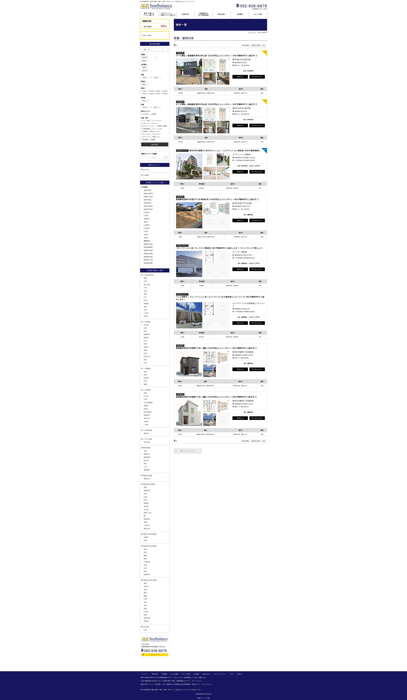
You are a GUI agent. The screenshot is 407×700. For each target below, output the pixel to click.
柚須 (145, 371)
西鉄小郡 (147, 528)
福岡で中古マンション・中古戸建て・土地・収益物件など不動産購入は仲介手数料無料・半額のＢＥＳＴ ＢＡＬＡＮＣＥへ (176, 684)
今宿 (145, 399)
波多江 (146, 409)
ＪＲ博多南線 (147, 430)
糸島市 (146, 238)
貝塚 (145, 540)
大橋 (145, 497)
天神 (145, 568)
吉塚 (145, 291)
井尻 (145, 500)
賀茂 (145, 589)
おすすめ (146, 169)
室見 (145, 552)
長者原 (146, 347)
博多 (145, 294)
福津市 (146, 234)
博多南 (146, 433)
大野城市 (147, 225)
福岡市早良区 (148, 209)
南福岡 (146, 303)
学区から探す (147, 35)
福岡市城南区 (148, 206)
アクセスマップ (154, 654)
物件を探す (221, 14)
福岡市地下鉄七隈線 (149, 580)
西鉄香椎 (147, 457)
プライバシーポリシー (220, 674)
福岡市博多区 (148, 193)
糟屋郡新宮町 (148, 257)
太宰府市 (147, 228)
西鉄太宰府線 (147, 475)
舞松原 (146, 337)
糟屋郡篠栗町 (148, 247)
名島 (145, 451)
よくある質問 (174, 674)
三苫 (145, 467)
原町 (145, 375)
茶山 (145, 605)
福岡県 (145, 187)
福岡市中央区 (148, 197)
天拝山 (146, 316)
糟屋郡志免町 (148, 250)
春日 (145, 307)
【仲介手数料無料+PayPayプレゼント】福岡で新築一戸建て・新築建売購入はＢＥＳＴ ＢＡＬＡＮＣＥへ (171, 681)
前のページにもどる (187, 451)
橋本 (145, 583)
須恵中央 (147, 356)
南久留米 (147, 442)
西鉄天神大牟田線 (149, 484)
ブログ (232, 674)
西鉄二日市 (147, 513)
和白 (145, 331)
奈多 (145, 328)
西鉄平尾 (147, 490)
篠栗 (145, 384)
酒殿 (145, 350)
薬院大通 (147, 618)
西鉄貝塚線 (147, 448)
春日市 (146, 222)
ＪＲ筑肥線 (147, 390)
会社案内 (240, 14)
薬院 (145, 487)
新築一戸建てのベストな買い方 (149, 14)
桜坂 (145, 615)
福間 (145, 278)
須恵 (145, 353)
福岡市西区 (147, 203)
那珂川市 (147, 241)
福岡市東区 (147, 190)
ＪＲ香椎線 (147, 322)
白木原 (146, 509)
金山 (145, 602)
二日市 (146, 313)
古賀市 (146, 231)
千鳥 (145, 281)
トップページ (144, 674)
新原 (145, 360)
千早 (145, 288)
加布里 (146, 421)
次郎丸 (146, 586)
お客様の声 (185, 14)
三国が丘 (147, 525)
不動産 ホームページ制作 (203, 698)
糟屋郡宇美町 (148, 244)
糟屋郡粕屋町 (148, 263)
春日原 (146, 506)
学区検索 (164, 674)
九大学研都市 (148, 402)
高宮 (145, 494)
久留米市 (147, 212)
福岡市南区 (147, 200)
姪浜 (145, 393)
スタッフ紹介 (258, 14)
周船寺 (146, 406)
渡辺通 (146, 621)
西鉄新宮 (147, 470)
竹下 (145, 297)
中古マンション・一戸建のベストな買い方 (167, 14)
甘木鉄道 (146, 627)
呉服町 (146, 537)
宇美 (145, 363)
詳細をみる (240, 76)
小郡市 (146, 215)
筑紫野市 (147, 219)
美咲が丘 (147, 418)
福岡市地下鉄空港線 (149, 546)
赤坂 (145, 565)
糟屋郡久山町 (148, 260)
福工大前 (147, 284)
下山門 (146, 396)
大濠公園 (147, 562)
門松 (145, 381)
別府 (145, 608)
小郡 (145, 630)
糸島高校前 (147, 412)
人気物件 (146, 175)
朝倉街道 (147, 519)
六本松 (146, 612)
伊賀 (145, 344)
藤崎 (145, 555)
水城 (145, 310)
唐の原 (146, 460)
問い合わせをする (257, 76)
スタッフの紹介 (186, 674)
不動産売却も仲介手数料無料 (203, 14)
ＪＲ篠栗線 (147, 368)
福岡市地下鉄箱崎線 (149, 534)
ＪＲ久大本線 (147, 439)
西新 (145, 559)
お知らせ (239, 674)
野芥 (145, 593)
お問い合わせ (206, 674)
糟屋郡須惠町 (148, 253)
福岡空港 (147, 574)
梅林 (145, 596)
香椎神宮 (147, 334)
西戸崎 (146, 325)
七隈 (145, 599)
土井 (145, 341)
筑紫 (145, 522)
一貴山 (146, 424)
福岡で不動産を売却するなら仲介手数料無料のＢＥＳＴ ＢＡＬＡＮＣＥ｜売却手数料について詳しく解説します (173, 677)
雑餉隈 (146, 503)
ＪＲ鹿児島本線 (148, 275)
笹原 (145, 300)
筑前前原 (147, 415)
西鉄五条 (147, 479)
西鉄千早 (147, 454)
